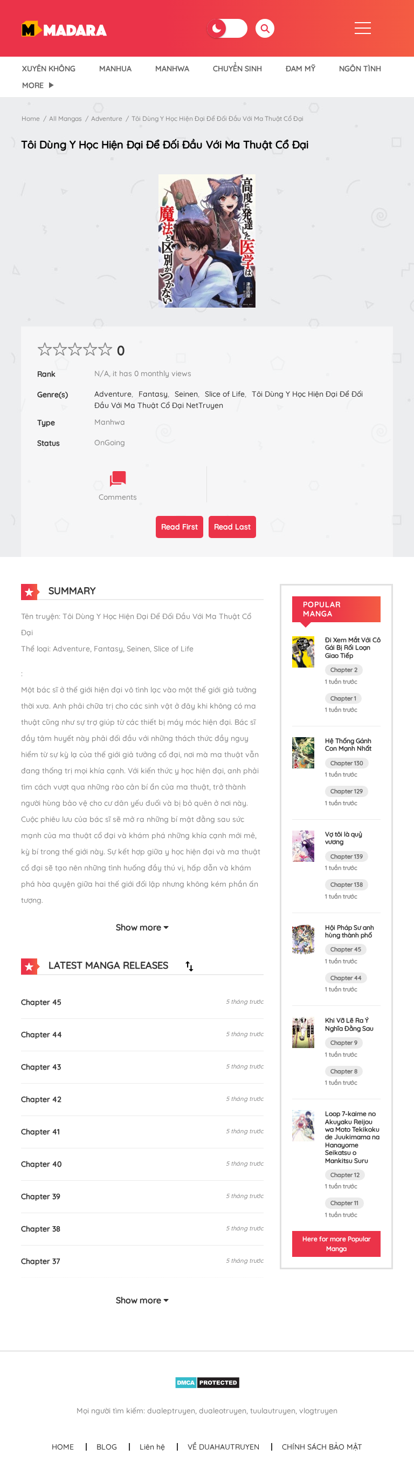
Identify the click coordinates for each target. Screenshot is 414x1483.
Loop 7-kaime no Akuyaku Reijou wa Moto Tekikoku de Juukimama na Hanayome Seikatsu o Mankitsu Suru (352, 1137)
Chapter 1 (343, 698)
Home (31, 118)
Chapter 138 (346, 884)
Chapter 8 (343, 1071)
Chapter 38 (40, 1229)
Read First (179, 527)
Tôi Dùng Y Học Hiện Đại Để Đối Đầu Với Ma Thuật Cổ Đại (217, 118)
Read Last (232, 527)
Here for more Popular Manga (336, 1244)
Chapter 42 (41, 1099)
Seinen (186, 394)
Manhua (115, 68)
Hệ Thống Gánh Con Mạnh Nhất (348, 744)
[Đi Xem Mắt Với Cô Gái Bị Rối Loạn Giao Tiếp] (303, 651)
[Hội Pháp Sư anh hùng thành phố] (303, 938)
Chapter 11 (344, 1203)
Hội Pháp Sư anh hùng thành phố (349, 931)
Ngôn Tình (360, 68)
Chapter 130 (346, 763)
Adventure (106, 118)
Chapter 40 (41, 1164)
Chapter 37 (40, 1261)
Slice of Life (225, 394)
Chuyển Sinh (237, 68)
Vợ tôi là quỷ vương (343, 838)
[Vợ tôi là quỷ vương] (303, 845)
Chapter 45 (41, 1002)
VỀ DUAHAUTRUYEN (223, 1447)
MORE (33, 85)
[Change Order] (189, 966)
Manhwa (172, 68)
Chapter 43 (41, 1067)
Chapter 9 (343, 1042)
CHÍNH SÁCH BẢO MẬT (322, 1447)
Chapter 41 (40, 1132)
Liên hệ (152, 1447)
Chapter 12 (345, 1175)
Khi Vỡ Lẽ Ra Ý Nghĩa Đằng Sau (349, 1024)
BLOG (106, 1447)
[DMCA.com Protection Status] (207, 1382)
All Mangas (65, 118)
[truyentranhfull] (64, 27)
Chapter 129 (346, 791)
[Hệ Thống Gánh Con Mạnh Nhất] (303, 752)
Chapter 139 (346, 856)
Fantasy (153, 394)
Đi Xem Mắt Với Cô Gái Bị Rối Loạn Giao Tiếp (353, 647)
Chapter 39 (40, 1196)
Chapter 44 (41, 1034)
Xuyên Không (48, 68)
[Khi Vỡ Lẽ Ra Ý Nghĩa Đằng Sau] (303, 1032)
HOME (63, 1447)
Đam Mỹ (300, 68)
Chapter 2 (343, 670)
